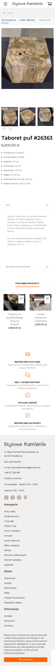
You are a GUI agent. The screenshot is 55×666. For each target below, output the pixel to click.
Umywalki (9, 521)
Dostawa (8, 625)
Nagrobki (8, 565)
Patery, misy (10, 526)
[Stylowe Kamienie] (27, 3)
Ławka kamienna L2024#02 (40, 317)
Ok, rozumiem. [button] (25, 659)
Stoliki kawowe (11, 516)
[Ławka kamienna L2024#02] (40, 302)
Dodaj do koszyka (21, 298)
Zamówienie (10, 588)
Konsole (8, 536)
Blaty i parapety (11, 545)
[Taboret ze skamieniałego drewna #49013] (14, 302)
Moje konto (10, 578)
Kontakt (8, 616)
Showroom (9, 621)
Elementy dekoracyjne (15, 555)
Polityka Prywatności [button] (14, 653)
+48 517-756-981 (12, 472)
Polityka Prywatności (14, 597)
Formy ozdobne (12, 531)
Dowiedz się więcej (47, 298)
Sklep (7, 593)
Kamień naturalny (12, 560)
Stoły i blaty (10, 511)
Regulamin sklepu (13, 602)
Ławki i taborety (27, 20)
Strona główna (8, 20)
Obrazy (7, 550)
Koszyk (7, 583)
